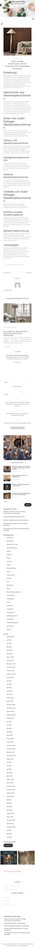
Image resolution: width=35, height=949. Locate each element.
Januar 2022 (10, 816)
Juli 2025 (9, 681)
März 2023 (9, 776)
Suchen (5, 501)
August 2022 (10, 796)
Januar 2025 (10, 701)
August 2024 (10, 718)
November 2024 (11, 708)
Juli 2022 (9, 800)
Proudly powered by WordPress (10, 944)
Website (6, 394)
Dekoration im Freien (12, 544)
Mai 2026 (9, 647)
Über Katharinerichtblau (10, 889)
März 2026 (9, 653)
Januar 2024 (10, 742)
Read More (8, 344)
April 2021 (9, 837)
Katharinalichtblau (17, 1)
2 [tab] (16, 351)
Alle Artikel (7, 897)
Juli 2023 (9, 762)
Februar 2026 (10, 657)
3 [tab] (18, 351)
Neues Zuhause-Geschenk (14, 592)
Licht (20, 58)
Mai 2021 (9, 833)
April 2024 (9, 732)
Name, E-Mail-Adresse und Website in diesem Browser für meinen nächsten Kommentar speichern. (17, 404)
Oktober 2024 (10, 711)
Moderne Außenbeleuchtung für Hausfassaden (21, 485)
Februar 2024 (10, 738)
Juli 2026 (9, 640)
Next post (29, 272)
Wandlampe (10, 619)
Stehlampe (16, 58)
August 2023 (10, 759)
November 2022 (11, 789)
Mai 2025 (9, 687)
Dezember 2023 (11, 745)
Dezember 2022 (11, 786)
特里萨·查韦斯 (8, 290)
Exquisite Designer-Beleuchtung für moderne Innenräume (21, 494)
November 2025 (11, 667)
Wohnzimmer (10, 626)
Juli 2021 (9, 830)
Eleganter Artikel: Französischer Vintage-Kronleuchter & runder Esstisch (21, 468)
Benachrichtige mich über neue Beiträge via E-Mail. (17, 423)
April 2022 (9, 806)
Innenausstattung (11, 568)
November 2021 (11, 820)
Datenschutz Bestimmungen (11, 886)
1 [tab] (14, 351)
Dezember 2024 (11, 704)
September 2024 (11, 715)
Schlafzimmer (10, 598)
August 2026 (10, 636)
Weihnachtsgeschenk (12, 622)
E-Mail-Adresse (17, 386)
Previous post (7, 272)
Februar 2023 (10, 779)
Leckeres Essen (11, 575)
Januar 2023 (10, 783)
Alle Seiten (7, 900)
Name (6, 382)
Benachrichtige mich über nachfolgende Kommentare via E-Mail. (17, 414)
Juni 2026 (9, 643)
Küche (8, 571)
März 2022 (9, 810)
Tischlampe (10, 609)
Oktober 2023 (10, 752)
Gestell (8, 564)
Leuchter (9, 578)
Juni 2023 (9, 766)
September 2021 (11, 827)
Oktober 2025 (10, 670)
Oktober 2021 (10, 823)
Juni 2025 (9, 684)
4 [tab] (20, 351)
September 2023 (11, 755)
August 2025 (10, 677)
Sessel (8, 602)
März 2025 (9, 694)
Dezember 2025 (11, 664)
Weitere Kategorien (9, 904)
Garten (8, 558)
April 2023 (9, 772)
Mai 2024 (9, 728)
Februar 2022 (10, 813)
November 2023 (11, 749)
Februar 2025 (10, 698)
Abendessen (10, 537)
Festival (9, 551)
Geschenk (9, 561)
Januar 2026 (10, 660)
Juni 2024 (9, 725)
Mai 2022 (9, 803)
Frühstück (9, 554)
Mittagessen (10, 585)
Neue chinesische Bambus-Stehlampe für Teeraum (16, 332)
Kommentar (17, 362)
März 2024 (9, 735)
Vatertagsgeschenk (12, 615)
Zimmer (9, 629)
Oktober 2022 (10, 793)
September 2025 (11, 674)
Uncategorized (11, 612)
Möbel (8, 588)
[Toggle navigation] (2, 24)
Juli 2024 (9, 721)
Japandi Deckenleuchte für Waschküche (19, 476)
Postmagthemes (23, 945)
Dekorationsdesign (12, 548)
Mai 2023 (9, 769)
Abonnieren (8, 845)
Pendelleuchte (10, 595)
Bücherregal (10, 541)
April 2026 (9, 650)
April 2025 (9, 691)
